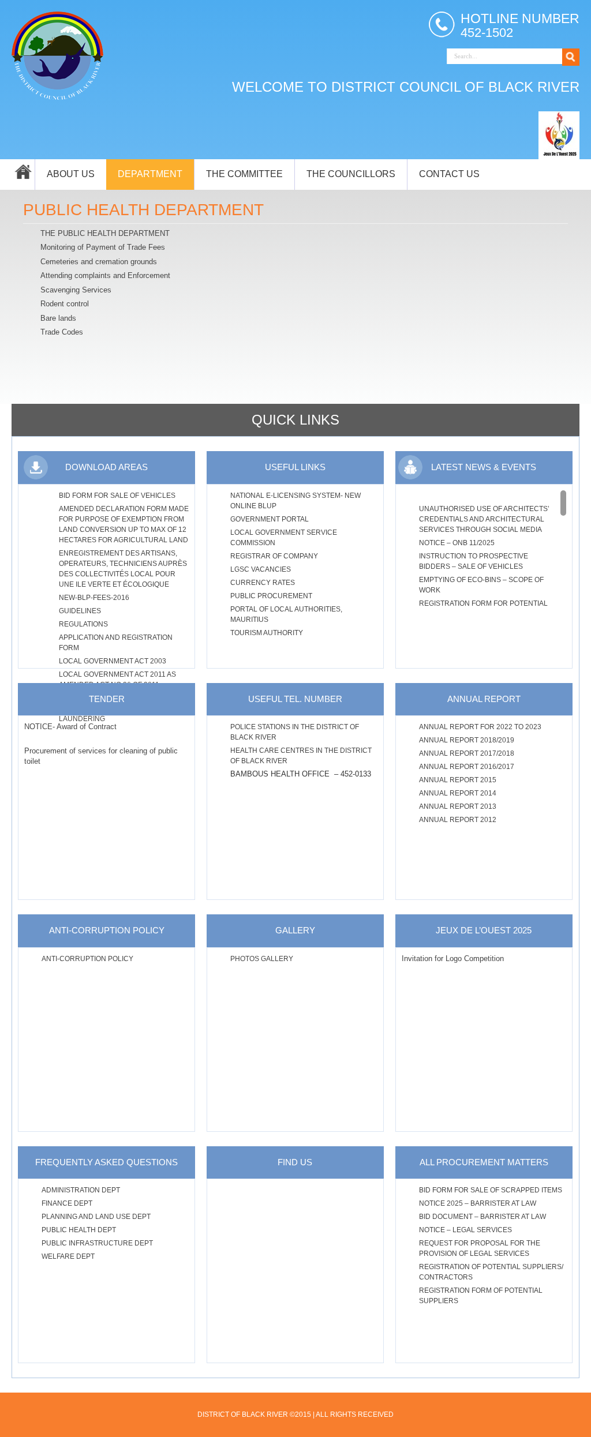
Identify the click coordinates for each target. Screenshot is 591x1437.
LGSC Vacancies (260, 569)
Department (150, 174)
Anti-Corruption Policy (87, 959)
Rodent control (64, 303)
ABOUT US (71, 174)
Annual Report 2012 (457, 820)
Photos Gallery (261, 959)
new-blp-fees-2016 (94, 598)
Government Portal (269, 519)
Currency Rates (262, 583)
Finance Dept (67, 1203)
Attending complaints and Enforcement (105, 275)
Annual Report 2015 (457, 780)
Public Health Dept (79, 1230)
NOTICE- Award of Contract (70, 726)
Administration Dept (81, 1190)
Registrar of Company (274, 556)
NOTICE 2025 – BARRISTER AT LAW (477, 1203)
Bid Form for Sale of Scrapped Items (490, 1190)
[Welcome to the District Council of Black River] (57, 54)
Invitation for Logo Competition (453, 958)
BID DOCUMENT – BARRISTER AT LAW (482, 1217)
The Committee (244, 174)
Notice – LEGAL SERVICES (465, 1230)
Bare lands (58, 318)
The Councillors (350, 174)
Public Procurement (271, 596)
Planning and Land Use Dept (96, 1217)
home (23, 174)
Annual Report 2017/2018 (466, 753)
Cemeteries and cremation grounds (98, 261)
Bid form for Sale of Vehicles (117, 495)
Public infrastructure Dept (97, 1243)
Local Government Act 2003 (112, 661)
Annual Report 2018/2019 (466, 740)
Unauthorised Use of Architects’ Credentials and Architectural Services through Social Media (484, 519)
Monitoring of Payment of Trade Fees (102, 247)
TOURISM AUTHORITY (266, 633)
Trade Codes (61, 332)
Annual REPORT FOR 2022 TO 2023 (480, 727)
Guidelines (80, 611)
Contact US (449, 174)
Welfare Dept (68, 1256)
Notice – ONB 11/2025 (457, 543)
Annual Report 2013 (457, 806)
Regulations (83, 624)
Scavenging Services (75, 290)
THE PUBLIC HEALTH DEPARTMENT (105, 233)
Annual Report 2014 (457, 793)
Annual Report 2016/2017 (466, 767)
